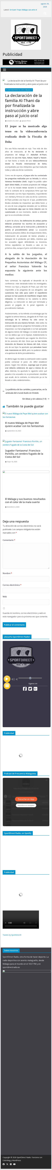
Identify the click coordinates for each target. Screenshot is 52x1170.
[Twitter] (30, 690)
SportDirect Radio (24, 1157)
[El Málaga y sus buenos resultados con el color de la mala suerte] (26, 472)
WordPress (16, 1160)
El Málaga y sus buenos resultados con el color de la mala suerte (25, 500)
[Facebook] (25, 690)
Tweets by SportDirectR (12, 935)
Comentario (9, 540)
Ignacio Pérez (26, 121)
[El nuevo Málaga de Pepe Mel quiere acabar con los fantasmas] (26, 413)
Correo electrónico (12, 585)
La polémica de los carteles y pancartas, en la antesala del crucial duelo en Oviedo (26, 391)
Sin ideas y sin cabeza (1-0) (34, 399)
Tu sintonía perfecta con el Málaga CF (19, 90)
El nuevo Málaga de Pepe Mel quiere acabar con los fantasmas (24, 424)
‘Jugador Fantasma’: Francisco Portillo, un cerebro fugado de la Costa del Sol (24, 453)
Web (5, 596)
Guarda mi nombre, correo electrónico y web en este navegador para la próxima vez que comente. (25, 615)
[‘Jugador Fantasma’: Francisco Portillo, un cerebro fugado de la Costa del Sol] (26, 441)
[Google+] (35, 690)
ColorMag (6, 1160)
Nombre (7, 573)
